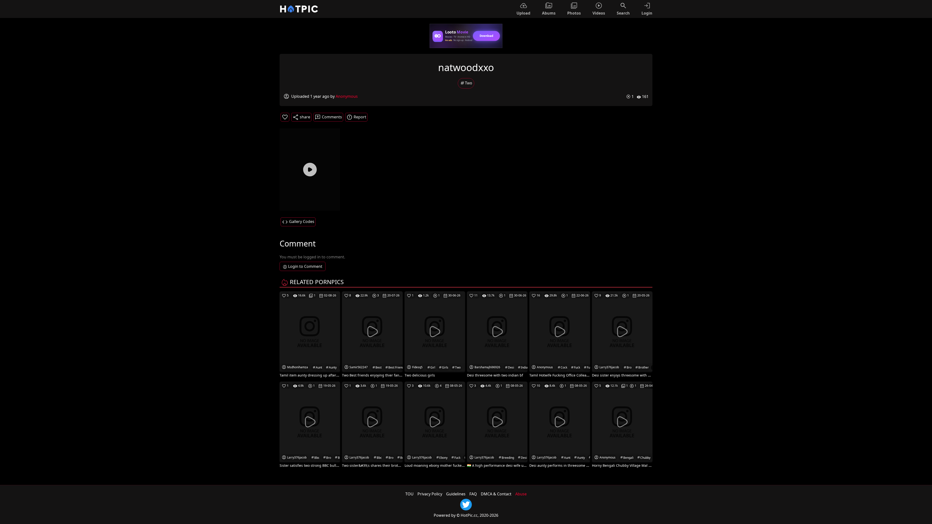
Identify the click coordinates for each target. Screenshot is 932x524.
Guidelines (456, 494)
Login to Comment (305, 266)
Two (468, 83)
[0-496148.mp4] (310, 169)
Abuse (521, 494)
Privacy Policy (429, 494)
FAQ (473, 494)
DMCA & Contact (496, 494)
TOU (409, 494)
